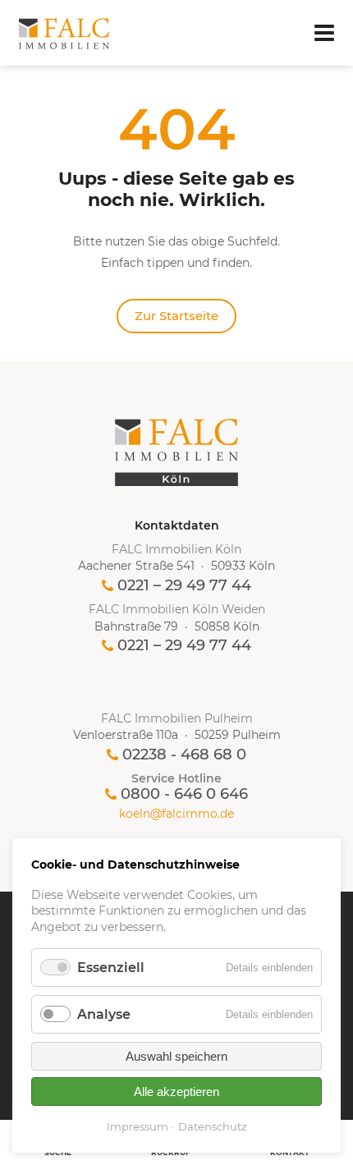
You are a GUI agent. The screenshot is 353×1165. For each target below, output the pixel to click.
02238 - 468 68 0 (184, 754)
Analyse (104, 1014)
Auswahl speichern (176, 1056)
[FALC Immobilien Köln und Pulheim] (176, 452)
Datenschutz (212, 1126)
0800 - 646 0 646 (184, 794)
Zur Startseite (176, 315)
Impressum (137, 1126)
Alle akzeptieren (176, 1091)
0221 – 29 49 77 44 (184, 585)
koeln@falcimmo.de (176, 814)
